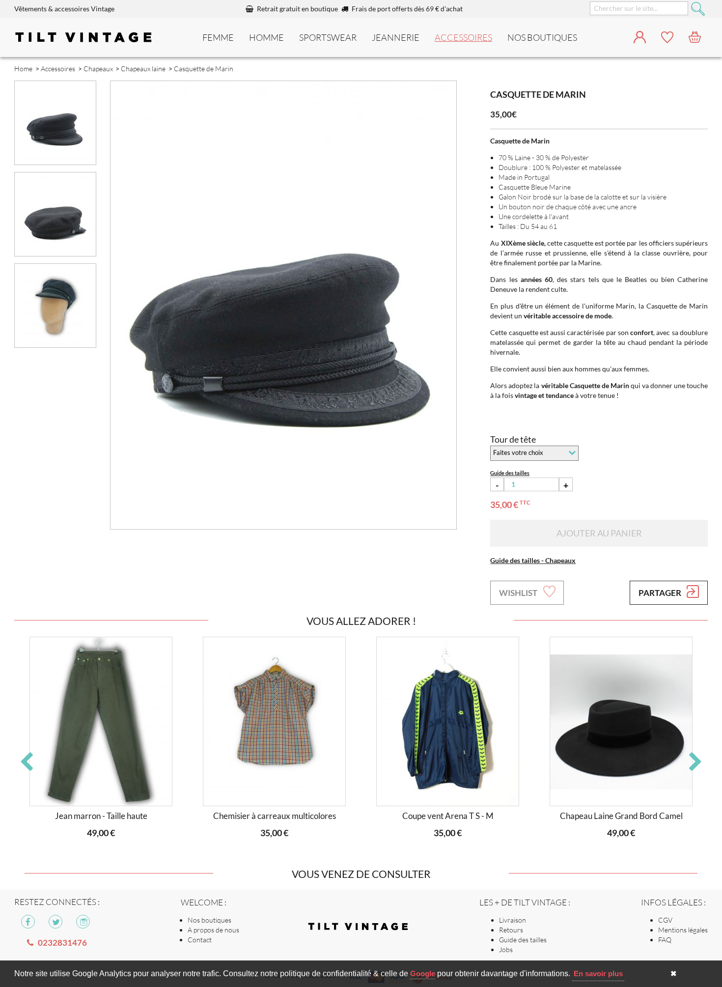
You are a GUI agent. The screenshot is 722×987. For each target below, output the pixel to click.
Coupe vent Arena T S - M (448, 816)
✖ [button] (673, 973)
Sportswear (328, 37)
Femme (218, 37)
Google (422, 973)
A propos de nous (213, 930)
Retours (511, 930)
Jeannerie (395, 37)
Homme (266, 37)
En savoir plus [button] (598, 973)
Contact (200, 939)
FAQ (664, 939)
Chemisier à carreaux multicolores (274, 816)
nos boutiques (542, 37)
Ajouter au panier (599, 533)
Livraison (512, 920)
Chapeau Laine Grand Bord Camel (621, 816)
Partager (661, 593)
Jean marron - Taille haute (101, 816)
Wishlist (519, 593)
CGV (665, 920)
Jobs (506, 949)
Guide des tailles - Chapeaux (533, 560)
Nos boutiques (209, 920)
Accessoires (463, 37)
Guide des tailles (523, 939)
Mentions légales (683, 930)
